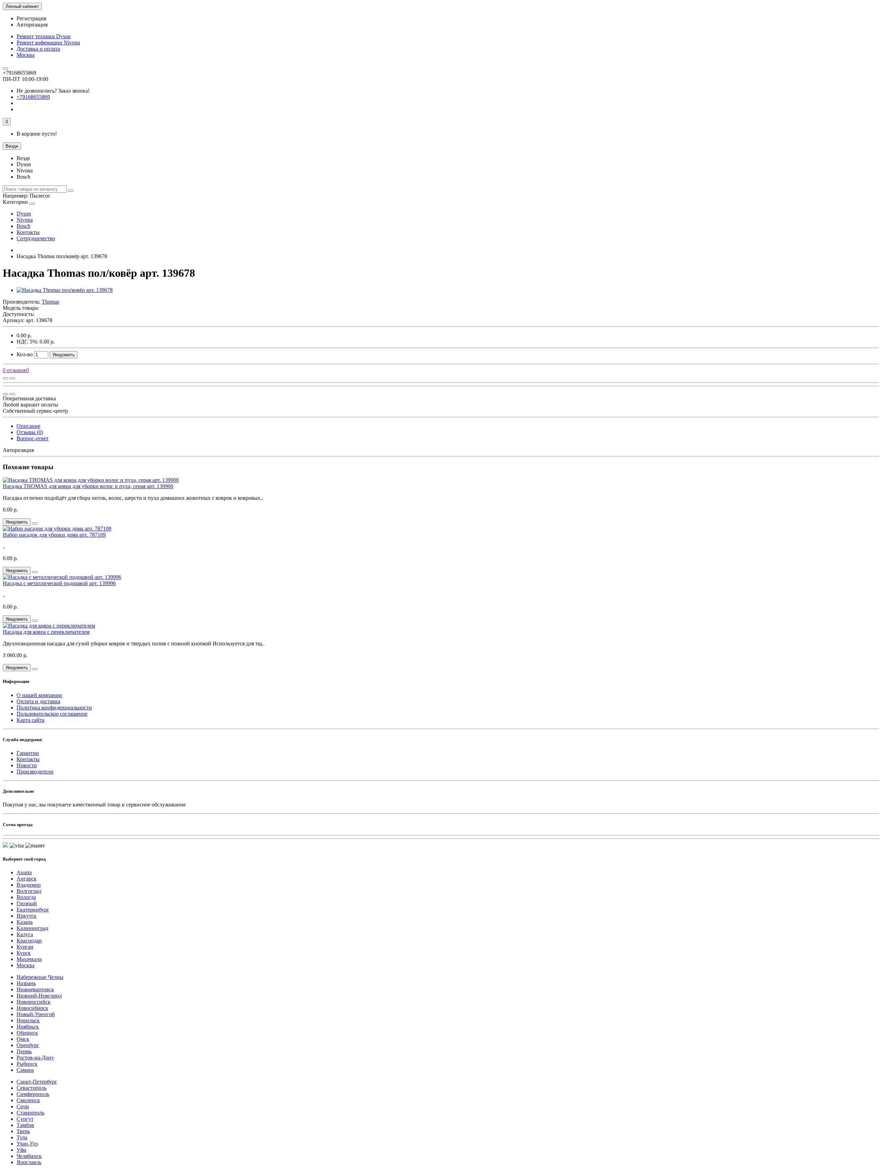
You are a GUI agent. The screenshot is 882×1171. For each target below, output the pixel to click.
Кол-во (25, 354)
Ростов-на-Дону (35, 1058)
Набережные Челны (40, 977)
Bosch (23, 226)
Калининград (32, 928)
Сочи (23, 1106)
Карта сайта (30, 720)
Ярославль (29, 1162)
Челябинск (29, 1156)
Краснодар (29, 940)
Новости (27, 765)
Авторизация (32, 25)
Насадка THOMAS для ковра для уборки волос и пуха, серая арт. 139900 (88, 486)
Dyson (24, 214)
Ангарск (27, 879)
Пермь (24, 1051)
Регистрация (31, 18)
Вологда (26, 897)
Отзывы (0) (30, 432)
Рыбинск (27, 1064)
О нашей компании (39, 695)
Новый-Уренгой (36, 1014)
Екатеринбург (33, 909)
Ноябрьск (28, 1027)
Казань (25, 922)
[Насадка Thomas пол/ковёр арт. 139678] (65, 290)
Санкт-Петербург (37, 1082)
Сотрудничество (36, 238)
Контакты (28, 232)
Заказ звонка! (53, 91)
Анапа (24, 872)
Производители (35, 771)
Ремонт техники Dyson (44, 36)
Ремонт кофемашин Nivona (48, 42)
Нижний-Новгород (39, 996)
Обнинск (27, 1033)
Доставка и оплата (38, 49)
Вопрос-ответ (33, 438)
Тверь (23, 1131)
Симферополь (33, 1094)
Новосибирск (32, 1008)
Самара (25, 1070)
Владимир (29, 885)
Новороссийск (34, 1002)
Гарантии (28, 753)
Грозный (27, 903)
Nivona (25, 220)
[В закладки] (12, 378)
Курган (25, 947)
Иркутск (27, 916)
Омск (23, 1039)
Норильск (28, 1020)
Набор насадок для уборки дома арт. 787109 (54, 535)
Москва (25, 55)
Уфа (21, 1150)
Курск (24, 953)
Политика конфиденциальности (54, 707)
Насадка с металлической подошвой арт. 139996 (59, 583)
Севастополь (32, 1088)
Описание (28, 426)
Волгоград (29, 891)
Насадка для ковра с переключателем (46, 632)
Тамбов (25, 1125)
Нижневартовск (35, 989)
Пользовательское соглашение (52, 714)
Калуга (25, 934)
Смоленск (28, 1100)
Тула (22, 1137)
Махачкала (29, 959)
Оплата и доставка (38, 701)
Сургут (25, 1119)
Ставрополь (30, 1113)
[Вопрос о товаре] (5, 378)
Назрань (26, 983)
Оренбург (28, 1045)
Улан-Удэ (27, 1144)
